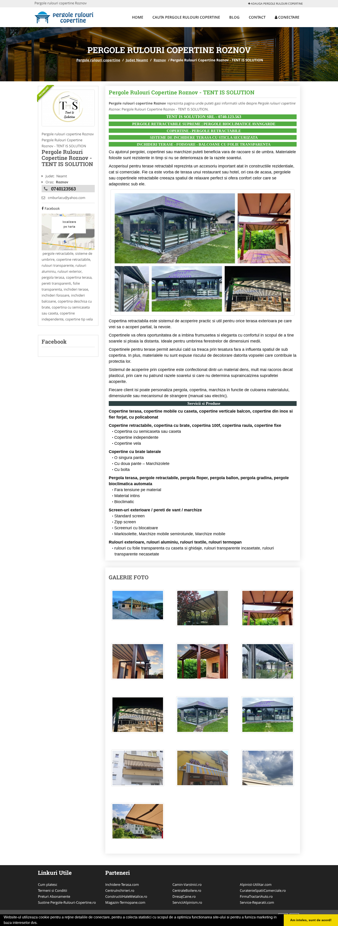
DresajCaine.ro (184, 896)
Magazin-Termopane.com (125, 902)
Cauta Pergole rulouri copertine (186, 17)
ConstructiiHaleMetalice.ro (126, 896)
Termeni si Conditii (52, 890)
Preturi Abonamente (54, 896)
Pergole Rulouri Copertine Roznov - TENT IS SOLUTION (182, 92)
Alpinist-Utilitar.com (256, 884)
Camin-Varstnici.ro (187, 884)
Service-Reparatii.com (257, 902)
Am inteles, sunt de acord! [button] (311, 920)
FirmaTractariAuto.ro (256, 896)
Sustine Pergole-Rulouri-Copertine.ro (67, 902)
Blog (234, 17)
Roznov (160, 60)
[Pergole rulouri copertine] (64, 16)
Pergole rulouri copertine (98, 60)
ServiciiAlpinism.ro (187, 902)
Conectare (288, 17)
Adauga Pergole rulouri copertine (276, 4)
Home (137, 17)
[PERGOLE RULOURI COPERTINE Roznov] (68, 108)
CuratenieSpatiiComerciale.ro (263, 890)
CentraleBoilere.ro (186, 890)
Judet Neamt (137, 60)
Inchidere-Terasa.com (122, 884)
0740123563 (63, 189)
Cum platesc (47, 884)
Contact (257, 17)
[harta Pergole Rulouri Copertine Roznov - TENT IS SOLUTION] (68, 231)
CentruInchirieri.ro (119, 890)
